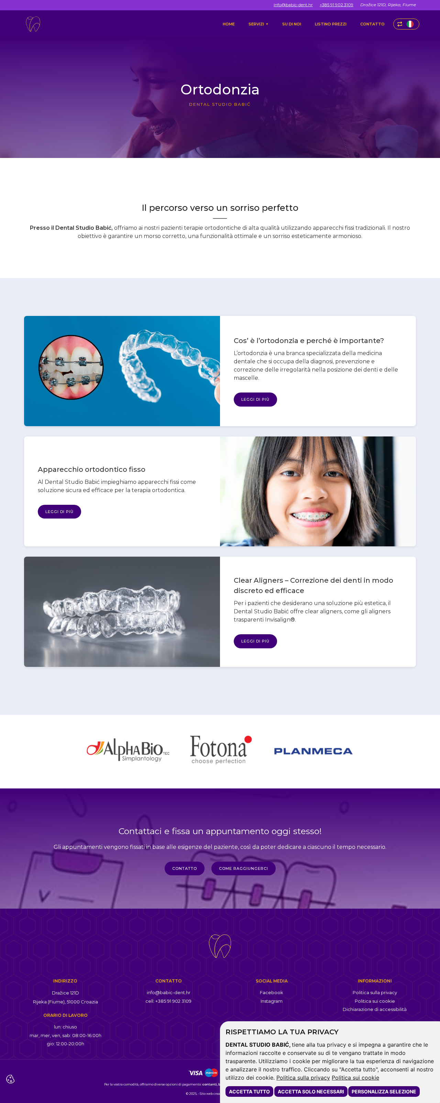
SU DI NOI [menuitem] (291, 24)
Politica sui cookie (355, 1077)
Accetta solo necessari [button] (311, 1091)
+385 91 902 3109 (336, 4)
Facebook (271, 992)
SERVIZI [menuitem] (258, 24)
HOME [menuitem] (229, 24)
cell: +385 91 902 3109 (168, 1001)
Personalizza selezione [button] (384, 1091)
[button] (406, 24)
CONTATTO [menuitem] (372, 24)
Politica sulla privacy (303, 1077)
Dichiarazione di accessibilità (375, 1009)
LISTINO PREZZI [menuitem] (330, 24)
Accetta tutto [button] (249, 1091)
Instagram (272, 1001)
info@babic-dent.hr (293, 4)
